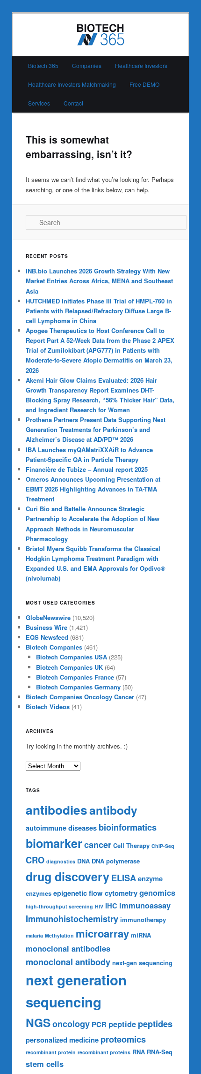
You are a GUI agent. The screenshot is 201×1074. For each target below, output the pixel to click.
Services (39, 103)
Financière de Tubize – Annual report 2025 (87, 469)
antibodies (56, 809)
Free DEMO (144, 84)
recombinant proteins (104, 1052)
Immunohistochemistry (72, 918)
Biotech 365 (43, 65)
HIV (99, 906)
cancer (97, 844)
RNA (138, 1051)
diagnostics (60, 861)
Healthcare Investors (141, 65)
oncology (71, 1023)
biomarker (54, 843)
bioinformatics (128, 827)
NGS (38, 1022)
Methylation (59, 935)
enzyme (150, 878)
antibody (113, 810)
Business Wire (46, 627)
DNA (83, 860)
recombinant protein (51, 1052)
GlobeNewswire (48, 617)
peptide (122, 1023)
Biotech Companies (54, 647)
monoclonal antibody (68, 961)
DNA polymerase (116, 860)
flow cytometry (113, 893)
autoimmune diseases (61, 828)
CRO (35, 860)
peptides (155, 1023)
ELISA (123, 877)
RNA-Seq (159, 1051)
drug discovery (67, 876)
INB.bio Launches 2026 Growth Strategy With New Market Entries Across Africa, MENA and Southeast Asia (99, 280)
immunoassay (145, 905)
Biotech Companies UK (69, 667)
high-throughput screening (59, 906)
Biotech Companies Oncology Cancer (80, 696)
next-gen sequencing (142, 962)
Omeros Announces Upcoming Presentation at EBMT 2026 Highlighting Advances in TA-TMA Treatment (93, 489)
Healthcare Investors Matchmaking (72, 84)
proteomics (123, 1039)
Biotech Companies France (75, 677)
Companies (86, 65)
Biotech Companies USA (71, 656)
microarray (102, 933)
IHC (111, 905)
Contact (73, 103)
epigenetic (70, 893)
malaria (34, 935)
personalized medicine (62, 1040)
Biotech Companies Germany (78, 686)
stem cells (45, 1063)
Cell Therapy (131, 845)
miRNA (141, 934)
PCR (99, 1024)
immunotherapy (143, 919)
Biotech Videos (48, 706)
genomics (157, 892)
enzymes (38, 893)
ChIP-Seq (162, 845)
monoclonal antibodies (68, 948)
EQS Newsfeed (47, 637)
